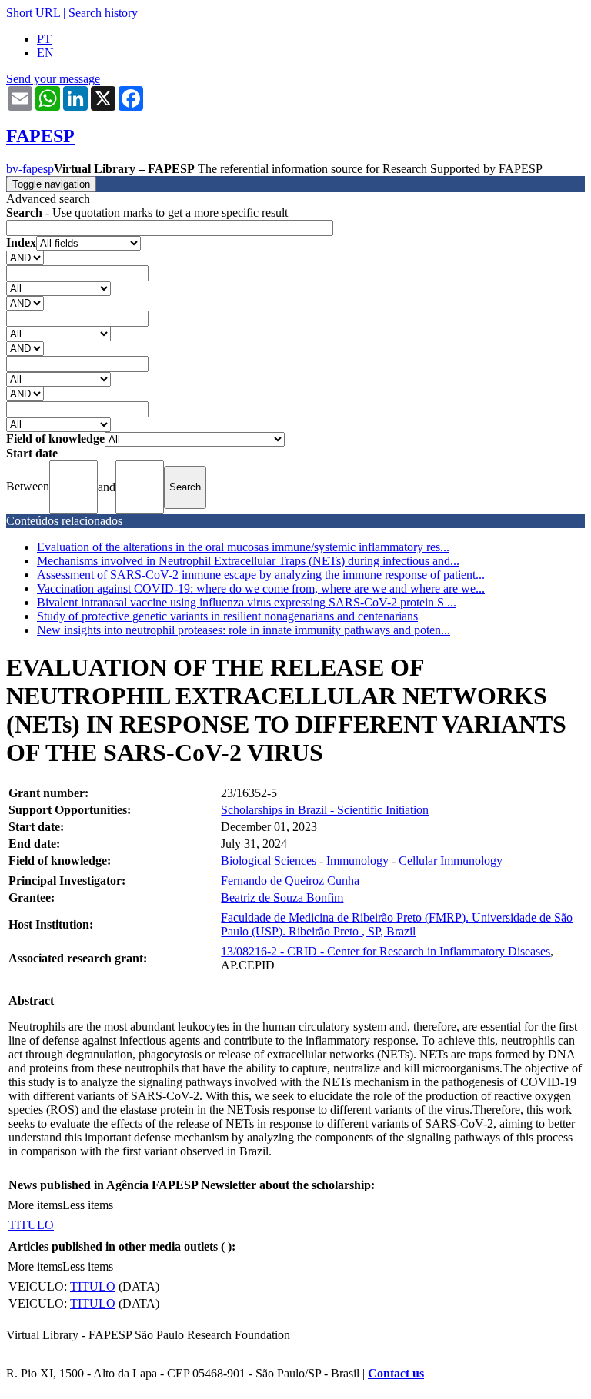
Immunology (357, 860)
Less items (87, 1204)
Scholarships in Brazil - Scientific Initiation (325, 809)
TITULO (31, 1224)
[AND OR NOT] (25, 257)
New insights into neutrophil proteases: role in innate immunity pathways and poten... (243, 629)
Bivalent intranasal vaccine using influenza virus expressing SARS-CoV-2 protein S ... (246, 602)
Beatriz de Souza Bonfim (282, 897)
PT (44, 38)
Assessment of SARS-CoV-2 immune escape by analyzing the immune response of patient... (261, 574)
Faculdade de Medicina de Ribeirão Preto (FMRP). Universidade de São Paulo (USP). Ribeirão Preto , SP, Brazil (397, 924)
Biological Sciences (268, 860)
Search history (103, 12)
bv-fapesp (30, 168)
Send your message (53, 78)
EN (45, 52)
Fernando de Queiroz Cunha (290, 880)
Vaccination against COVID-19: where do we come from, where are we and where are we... (261, 588)
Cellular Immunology (451, 860)
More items (35, 1204)
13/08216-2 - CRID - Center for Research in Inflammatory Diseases (385, 951)
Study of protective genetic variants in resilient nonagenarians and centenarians (227, 616)
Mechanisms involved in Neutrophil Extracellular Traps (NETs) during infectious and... (248, 560)
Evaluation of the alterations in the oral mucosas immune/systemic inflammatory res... (243, 546)
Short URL (33, 12)
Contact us (396, 1373)
